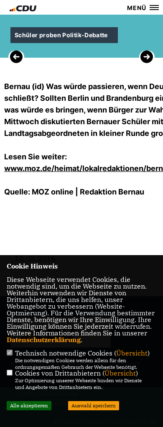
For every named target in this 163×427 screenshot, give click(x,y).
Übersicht (132, 353)
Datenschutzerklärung (44, 339)
